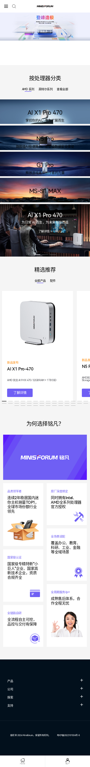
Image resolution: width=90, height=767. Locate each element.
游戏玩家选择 (45, 254)
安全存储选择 (53, 254)
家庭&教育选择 (37, 254)
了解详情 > (45, 231)
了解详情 (19, 393)
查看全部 (62, 89)
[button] (16, 405)
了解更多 (42, 31)
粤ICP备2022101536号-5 (68, 735)
